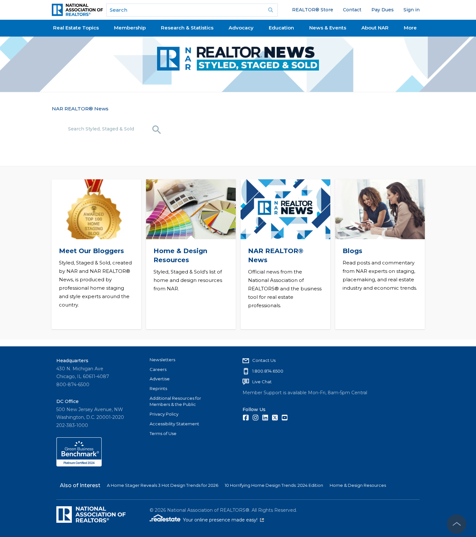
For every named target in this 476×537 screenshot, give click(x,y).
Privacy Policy (164, 414)
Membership (130, 28)
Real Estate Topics (76, 28)
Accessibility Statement (174, 423)
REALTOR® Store (312, 10)
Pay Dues (382, 10)
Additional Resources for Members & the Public (175, 401)
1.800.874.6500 (267, 371)
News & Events (327, 28)
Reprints (158, 388)
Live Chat (262, 381)
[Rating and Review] (79, 465)
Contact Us (264, 360)
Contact (352, 10)
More (410, 28)
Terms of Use (163, 433)
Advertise (160, 378)
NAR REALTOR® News (80, 109)
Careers (158, 369)
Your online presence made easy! (223, 520)
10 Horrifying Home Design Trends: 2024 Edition (274, 485)
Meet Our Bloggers (91, 251)
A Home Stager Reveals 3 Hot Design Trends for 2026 (162, 485)
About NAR (375, 28)
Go (270, 10)
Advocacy (241, 28)
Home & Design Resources (358, 485)
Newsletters (162, 359)
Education (281, 28)
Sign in (411, 10)
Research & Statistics (187, 28)
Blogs (352, 251)
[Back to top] (456, 524)
